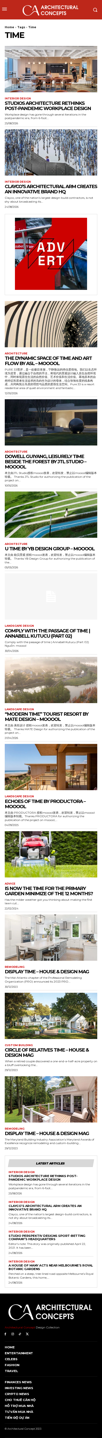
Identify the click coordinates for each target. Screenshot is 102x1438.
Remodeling (14, 967)
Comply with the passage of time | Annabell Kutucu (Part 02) (47, 633)
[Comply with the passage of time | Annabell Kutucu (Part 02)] (51, 596)
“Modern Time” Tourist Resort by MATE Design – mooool (46, 716)
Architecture (16, 353)
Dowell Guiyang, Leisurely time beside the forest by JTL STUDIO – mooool (45, 462)
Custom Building (19, 1045)
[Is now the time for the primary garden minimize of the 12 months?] (51, 854)
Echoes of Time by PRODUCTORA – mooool (45, 803)
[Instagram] (12, 1334)
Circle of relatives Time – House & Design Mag (47, 1052)
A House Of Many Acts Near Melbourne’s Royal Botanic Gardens (51, 1267)
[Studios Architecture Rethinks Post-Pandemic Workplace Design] (51, 69)
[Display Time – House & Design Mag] (51, 937)
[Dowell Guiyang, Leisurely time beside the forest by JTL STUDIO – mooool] (51, 422)
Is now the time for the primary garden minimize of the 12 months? (49, 891)
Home (9, 27)
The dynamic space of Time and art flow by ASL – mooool (48, 360)
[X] (27, 1334)
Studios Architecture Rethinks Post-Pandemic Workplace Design (48, 105)
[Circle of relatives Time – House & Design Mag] (51, 1016)
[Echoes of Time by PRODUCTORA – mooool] (51, 767)
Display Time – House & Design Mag (47, 971)
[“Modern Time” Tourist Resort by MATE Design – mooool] (51, 680)
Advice (10, 883)
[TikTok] (20, 1334)
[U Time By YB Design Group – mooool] (51, 515)
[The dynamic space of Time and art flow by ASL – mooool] (51, 324)
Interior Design (18, 98)
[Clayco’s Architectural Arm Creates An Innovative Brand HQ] (51, 152)
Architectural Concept (20, 1327)
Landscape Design (19, 625)
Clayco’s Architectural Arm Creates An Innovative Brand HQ (51, 189)
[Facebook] (5, 1334)
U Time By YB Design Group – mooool (49, 549)
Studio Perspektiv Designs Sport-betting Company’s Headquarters (47, 1237)
